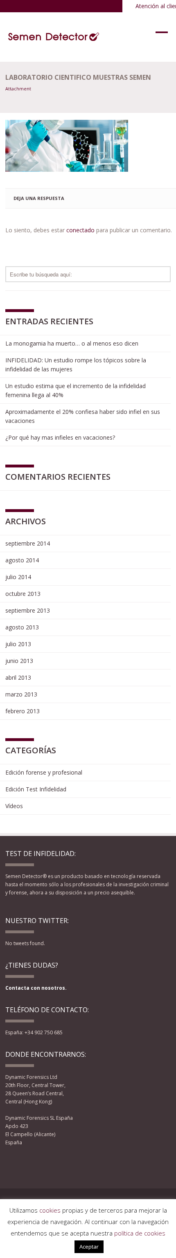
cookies (50, 1210)
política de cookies (139, 1233)
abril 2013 (18, 677)
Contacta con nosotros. (36, 987)
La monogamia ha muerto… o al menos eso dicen (71, 343)
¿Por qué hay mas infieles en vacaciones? (60, 437)
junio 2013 (19, 661)
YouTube (40, 1163)
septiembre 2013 (27, 610)
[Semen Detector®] (54, 36)
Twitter (25, 1163)
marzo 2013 (21, 694)
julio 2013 (18, 644)
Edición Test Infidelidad (35, 789)
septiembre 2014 (27, 543)
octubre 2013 (23, 594)
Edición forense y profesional (43, 772)
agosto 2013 (22, 627)
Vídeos (14, 806)
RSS (52, 1163)
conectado (80, 230)
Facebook (10, 1163)
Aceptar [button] (89, 1246)
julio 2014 (18, 577)
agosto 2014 (22, 560)
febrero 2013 (22, 711)
